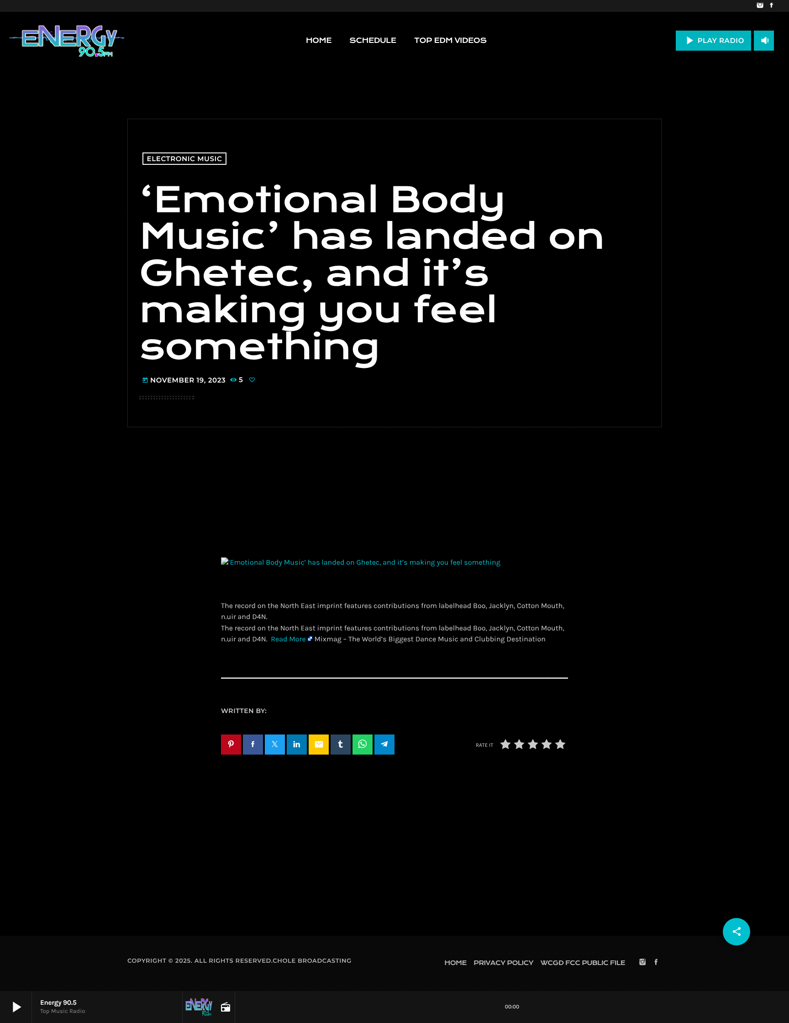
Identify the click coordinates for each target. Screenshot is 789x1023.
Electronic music (184, 158)
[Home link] (66, 40)
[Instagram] (760, 6)
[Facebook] (771, 6)
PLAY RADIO (713, 40)
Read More (288, 639)
